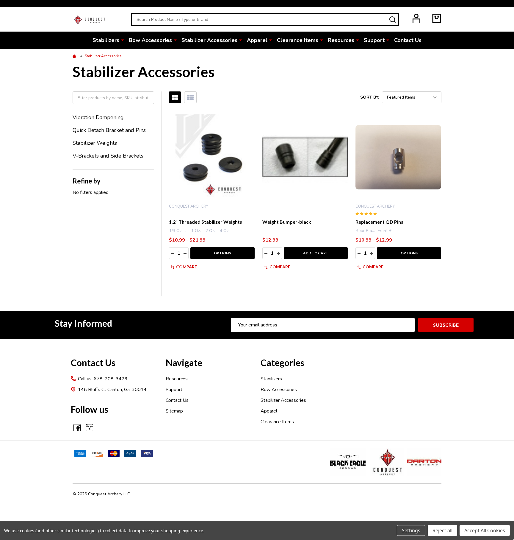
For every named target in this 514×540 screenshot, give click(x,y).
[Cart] (436, 18)
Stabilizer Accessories (209, 40)
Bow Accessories (150, 40)
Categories (282, 362)
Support (374, 40)
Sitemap (174, 411)
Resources (341, 40)
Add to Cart (315, 253)
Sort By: (369, 97)
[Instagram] (89, 427)
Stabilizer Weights (95, 143)
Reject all (442, 530)
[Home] (75, 56)
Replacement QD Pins (379, 222)
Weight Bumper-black (286, 222)
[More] (122, 40)
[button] (347, 462)
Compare (186, 266)
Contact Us (407, 40)
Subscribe (446, 325)
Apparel (257, 40)
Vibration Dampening (98, 117)
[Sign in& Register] (416, 18)
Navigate (184, 362)
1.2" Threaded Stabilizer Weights (205, 222)
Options (222, 253)
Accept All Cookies (484, 530)
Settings (411, 530)
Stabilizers (106, 40)
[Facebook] (77, 427)
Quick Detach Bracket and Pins (109, 130)
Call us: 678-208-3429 (103, 379)
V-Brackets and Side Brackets (108, 155)
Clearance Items (297, 40)
